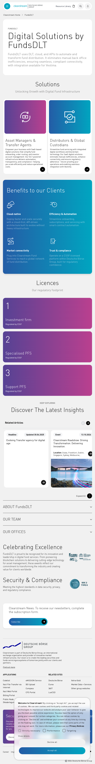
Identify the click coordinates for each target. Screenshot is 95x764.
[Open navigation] (9, 6)
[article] (26, 215)
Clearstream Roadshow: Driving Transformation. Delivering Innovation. (70, 443)
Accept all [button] (52, 750)
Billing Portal (9, 695)
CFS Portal (30, 692)
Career (6, 752)
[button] (42, 169)
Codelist (6, 680)
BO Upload (30, 684)
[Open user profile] (88, 6)
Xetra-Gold (76, 680)
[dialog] (52, 729)
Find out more (9, 667)
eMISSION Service (33, 680)
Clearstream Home (11, 15)
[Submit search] (81, 6)
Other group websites (80, 688)
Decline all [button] (52, 742)
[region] (47, 458)
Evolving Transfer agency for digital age (25, 442)
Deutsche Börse (55, 680)
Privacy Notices (77, 726)
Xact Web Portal (10, 691)
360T (50, 688)
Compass (30, 688)
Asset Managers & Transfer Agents (20, 142)
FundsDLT (29, 15)
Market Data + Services (81, 684)
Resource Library (64, 6)
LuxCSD (51, 692)
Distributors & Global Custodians (67, 142)
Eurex (51, 684)
